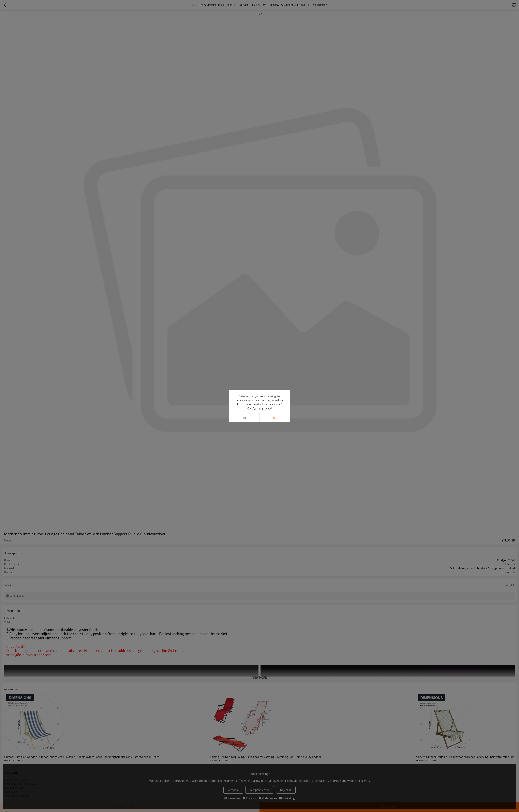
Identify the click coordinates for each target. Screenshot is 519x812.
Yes (274, 417)
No (244, 417)
